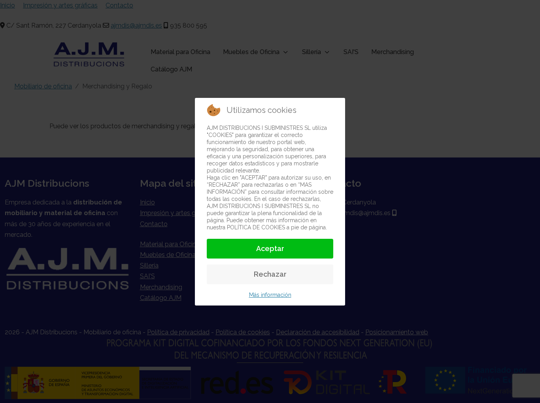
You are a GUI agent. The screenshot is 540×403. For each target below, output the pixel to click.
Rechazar (270, 274)
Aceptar (270, 248)
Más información (270, 295)
